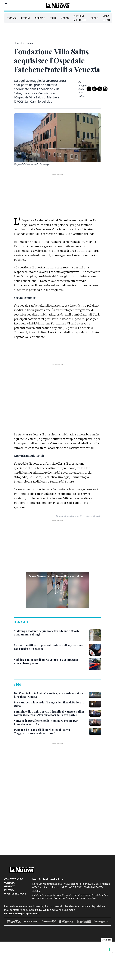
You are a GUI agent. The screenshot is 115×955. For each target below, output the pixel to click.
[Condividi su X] (99, 88)
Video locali (106, 18)
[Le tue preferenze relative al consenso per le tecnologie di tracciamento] (110, 950)
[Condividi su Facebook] (89, 88)
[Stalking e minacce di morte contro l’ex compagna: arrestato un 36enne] (95, 664)
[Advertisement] (57, 30)
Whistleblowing (15, 893)
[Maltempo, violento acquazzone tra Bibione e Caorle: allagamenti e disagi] (95, 635)
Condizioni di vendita (13, 881)
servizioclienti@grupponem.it (22, 913)
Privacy (9, 890)
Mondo (65, 18)
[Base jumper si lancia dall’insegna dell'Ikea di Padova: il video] (95, 704)
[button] (57, 590)
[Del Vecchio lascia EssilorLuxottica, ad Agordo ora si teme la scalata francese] (95, 695)
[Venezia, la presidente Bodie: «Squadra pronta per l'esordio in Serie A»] (95, 722)
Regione (25, 18)
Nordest (40, 18)
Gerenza (9, 886)
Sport (94, 18)
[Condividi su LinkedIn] (94, 88)
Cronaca (11, 18)
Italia (53, 18)
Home (17, 43)
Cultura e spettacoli (80, 18)
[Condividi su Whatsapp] (105, 88)
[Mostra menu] (6, 4)
